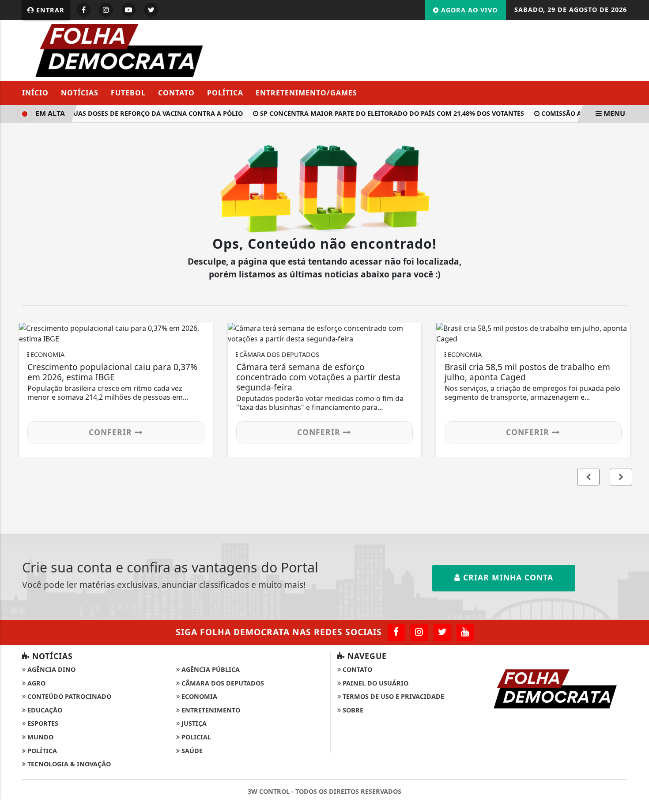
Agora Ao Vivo (468, 10)
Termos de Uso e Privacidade (392, 696)
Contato (176, 93)
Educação (44, 710)
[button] (621, 477)
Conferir (112, 432)
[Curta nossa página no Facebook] (396, 632)
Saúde (191, 750)
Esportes (42, 723)
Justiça (193, 723)
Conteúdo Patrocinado (68, 696)
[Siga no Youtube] (128, 10)
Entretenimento (210, 710)
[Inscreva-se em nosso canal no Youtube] (465, 632)
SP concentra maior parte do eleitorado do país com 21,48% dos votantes (387, 113)
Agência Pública (210, 669)
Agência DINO (50, 669)
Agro (35, 683)
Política (225, 93)
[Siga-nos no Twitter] (442, 632)
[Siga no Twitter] (151, 10)
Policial (195, 737)
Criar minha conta (506, 577)
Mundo (39, 737)
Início (35, 93)
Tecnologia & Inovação (68, 764)
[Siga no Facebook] (83, 10)
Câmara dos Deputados (222, 683)
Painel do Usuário (374, 683)
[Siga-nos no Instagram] (419, 632)
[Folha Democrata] (119, 49)
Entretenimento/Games (306, 93)
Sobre (352, 710)
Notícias (79, 93)
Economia (198, 696)
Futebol (128, 93)
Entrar (49, 10)
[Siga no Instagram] (106, 10)
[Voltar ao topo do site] (635, 482)
